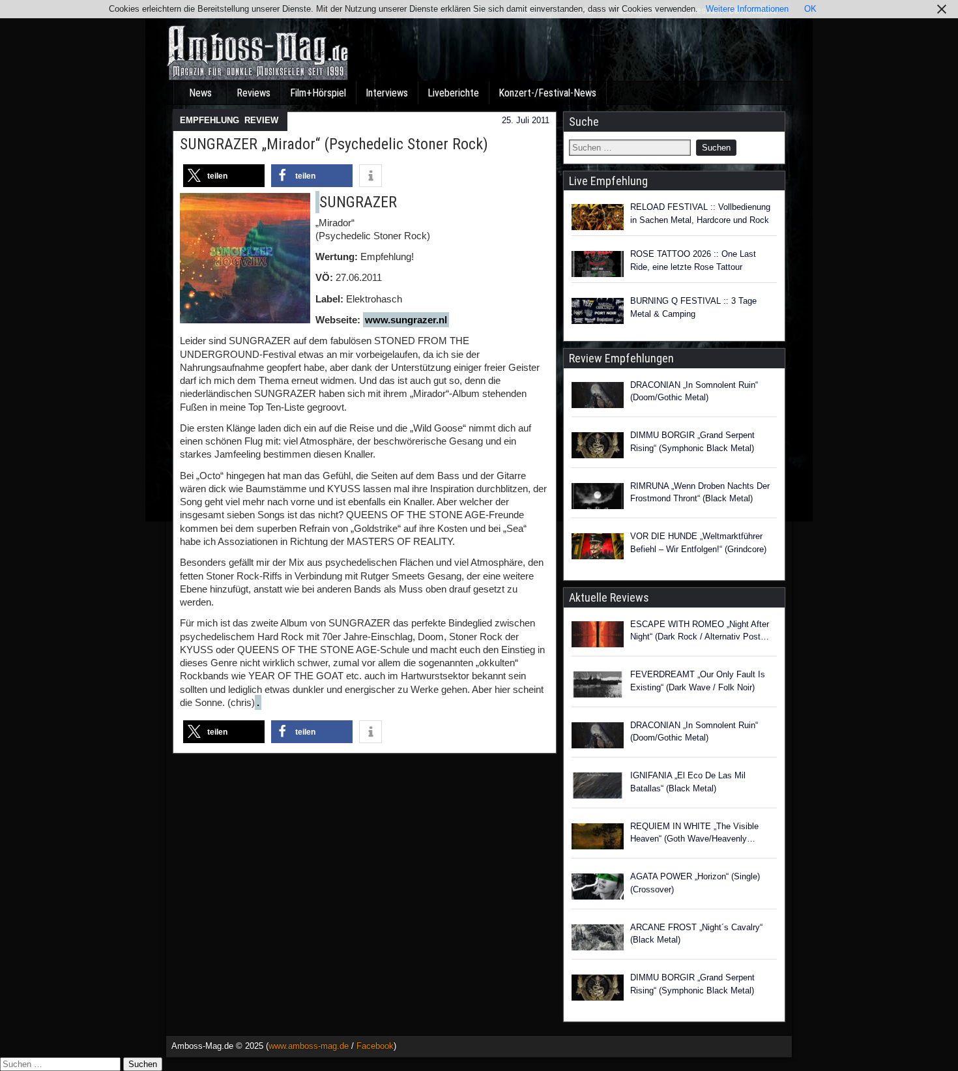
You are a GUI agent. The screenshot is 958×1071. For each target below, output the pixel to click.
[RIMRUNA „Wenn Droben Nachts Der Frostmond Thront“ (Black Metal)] (598, 498)
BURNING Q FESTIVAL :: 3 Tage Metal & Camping (693, 307)
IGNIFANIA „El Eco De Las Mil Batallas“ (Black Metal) (688, 781)
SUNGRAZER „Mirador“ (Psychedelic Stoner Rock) (334, 144)
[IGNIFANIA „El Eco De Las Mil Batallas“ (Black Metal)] (598, 787)
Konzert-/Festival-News (547, 93)
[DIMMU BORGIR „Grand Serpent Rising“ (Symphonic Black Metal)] (598, 447)
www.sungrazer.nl (406, 319)
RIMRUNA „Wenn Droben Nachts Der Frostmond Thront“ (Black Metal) (700, 492)
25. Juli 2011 (525, 120)
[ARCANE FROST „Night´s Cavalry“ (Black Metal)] (598, 939)
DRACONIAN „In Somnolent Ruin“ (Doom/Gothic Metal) (694, 391)
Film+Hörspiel (318, 93)
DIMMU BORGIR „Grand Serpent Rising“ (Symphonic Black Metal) (692, 441)
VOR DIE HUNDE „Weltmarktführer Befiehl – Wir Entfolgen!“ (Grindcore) (698, 542)
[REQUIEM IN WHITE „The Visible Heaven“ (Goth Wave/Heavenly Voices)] (598, 838)
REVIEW (261, 120)
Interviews (387, 93)
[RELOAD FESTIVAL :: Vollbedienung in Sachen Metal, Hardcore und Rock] (598, 217)
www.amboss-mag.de (309, 1046)
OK (810, 9)
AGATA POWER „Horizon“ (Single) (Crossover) (695, 883)
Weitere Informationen (747, 9)
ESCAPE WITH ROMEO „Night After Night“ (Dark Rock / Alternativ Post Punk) (699, 631)
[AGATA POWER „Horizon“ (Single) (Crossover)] (598, 888)
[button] (224, 175)
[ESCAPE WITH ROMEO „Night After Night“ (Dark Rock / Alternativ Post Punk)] (598, 636)
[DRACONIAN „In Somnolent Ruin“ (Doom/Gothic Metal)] (598, 397)
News (200, 93)
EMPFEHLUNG (209, 120)
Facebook (375, 1046)
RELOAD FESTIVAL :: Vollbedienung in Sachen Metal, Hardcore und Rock (700, 213)
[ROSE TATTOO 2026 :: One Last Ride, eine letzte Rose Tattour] (598, 264)
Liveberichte (453, 93)
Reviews (253, 93)
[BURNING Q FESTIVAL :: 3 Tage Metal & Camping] (598, 311)
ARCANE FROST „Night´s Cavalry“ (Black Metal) (696, 933)
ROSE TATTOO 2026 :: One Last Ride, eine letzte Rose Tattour (693, 260)
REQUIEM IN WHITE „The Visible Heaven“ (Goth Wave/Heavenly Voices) (694, 833)
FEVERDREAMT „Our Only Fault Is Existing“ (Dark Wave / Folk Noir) (697, 680)
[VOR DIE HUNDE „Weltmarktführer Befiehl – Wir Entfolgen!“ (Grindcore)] (598, 548)
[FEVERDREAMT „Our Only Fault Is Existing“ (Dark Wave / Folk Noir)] (598, 686)
